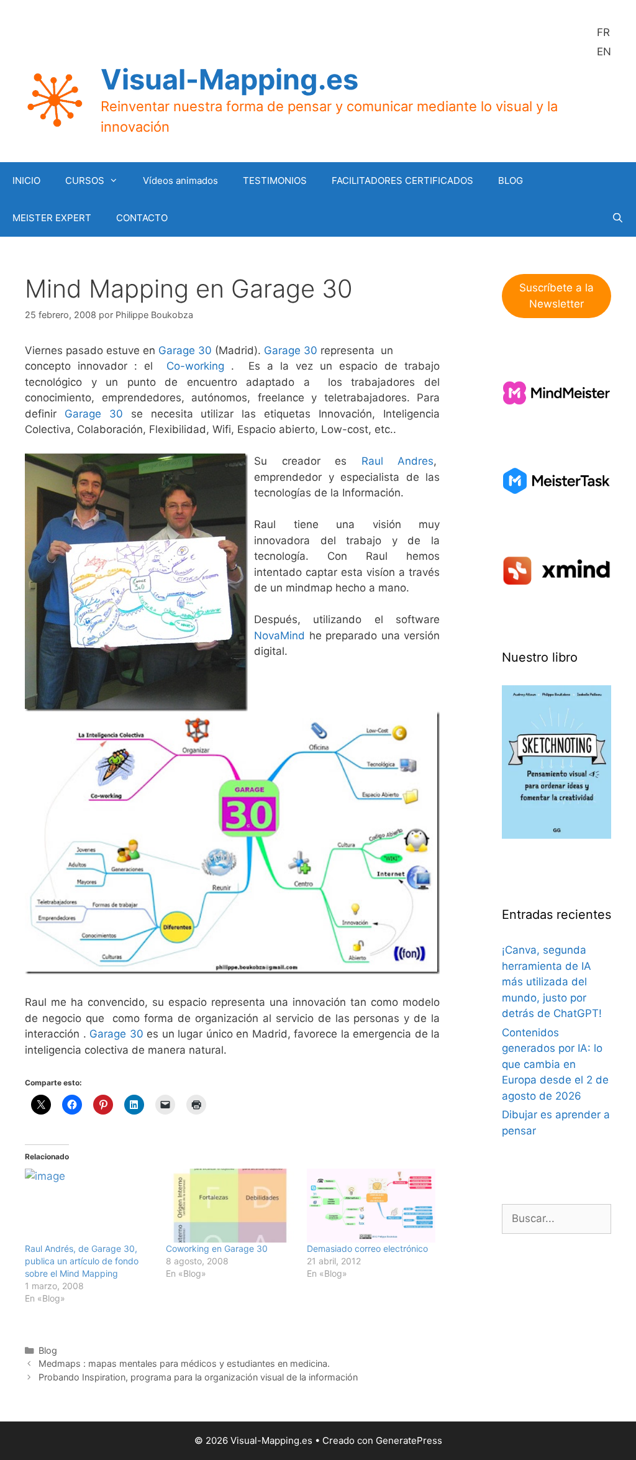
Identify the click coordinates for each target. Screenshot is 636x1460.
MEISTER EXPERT (51, 218)
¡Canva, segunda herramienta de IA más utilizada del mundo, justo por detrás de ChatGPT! (552, 982)
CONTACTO (142, 218)
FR (603, 32)
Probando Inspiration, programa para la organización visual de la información (198, 1377)
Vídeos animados (180, 180)
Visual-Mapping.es (229, 79)
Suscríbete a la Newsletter (556, 295)
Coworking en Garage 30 (217, 1248)
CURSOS (84, 180)
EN (604, 51)
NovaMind (279, 635)
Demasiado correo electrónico (367, 1248)
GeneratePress (409, 1440)
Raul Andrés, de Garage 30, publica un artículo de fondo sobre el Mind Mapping (82, 1261)
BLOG (510, 180)
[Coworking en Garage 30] (230, 1205)
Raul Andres (397, 461)
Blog (48, 1350)
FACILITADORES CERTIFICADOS (402, 180)
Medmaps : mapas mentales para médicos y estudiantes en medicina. (184, 1363)
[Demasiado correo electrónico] (371, 1205)
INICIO (26, 180)
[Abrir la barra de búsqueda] (617, 218)
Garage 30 (185, 350)
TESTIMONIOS (275, 180)
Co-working (195, 366)
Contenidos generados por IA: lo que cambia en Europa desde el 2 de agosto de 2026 (555, 1064)
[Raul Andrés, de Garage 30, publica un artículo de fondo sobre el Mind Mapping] (89, 1205)
